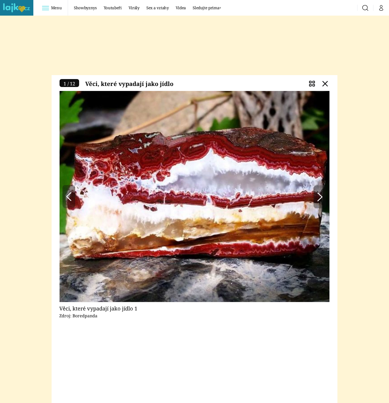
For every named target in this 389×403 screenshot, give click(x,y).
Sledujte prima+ (207, 7)
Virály (134, 7)
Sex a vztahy (157, 7)
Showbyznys (85, 7)
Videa (181, 7)
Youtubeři (113, 7)
